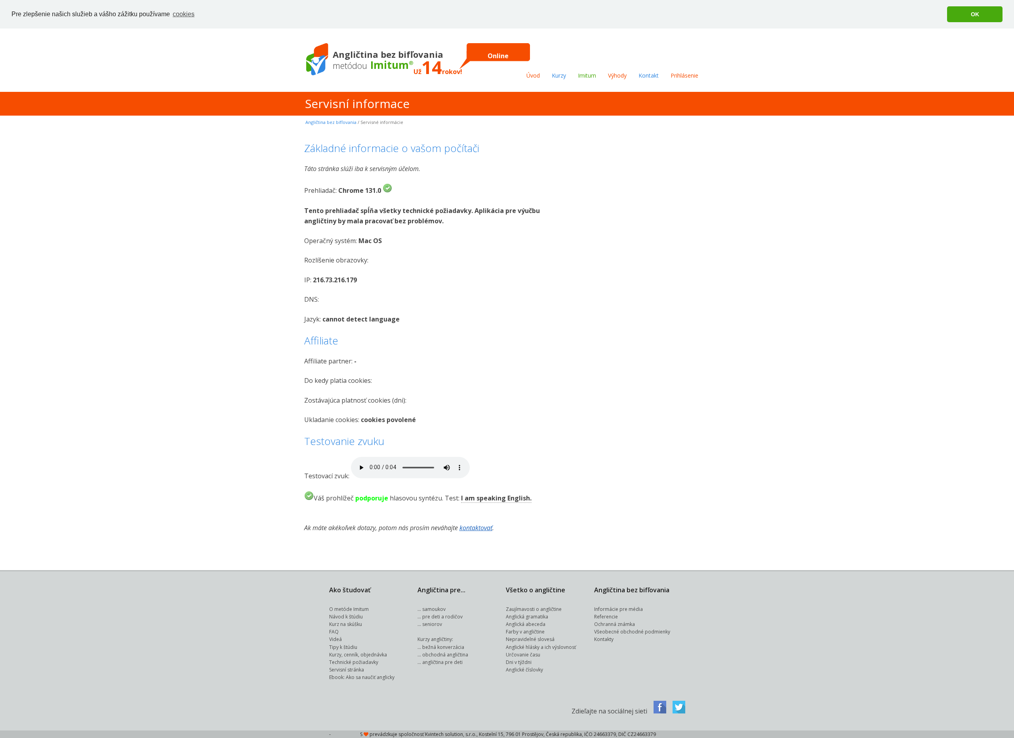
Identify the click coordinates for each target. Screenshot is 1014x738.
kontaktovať (475, 527)
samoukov (434, 609)
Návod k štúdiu (346, 616)
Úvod (533, 75)
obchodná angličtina (445, 654)
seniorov (432, 624)
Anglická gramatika (527, 616)
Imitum (587, 75)
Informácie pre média (618, 609)
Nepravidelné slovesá (530, 639)
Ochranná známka (614, 624)
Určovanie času (523, 654)
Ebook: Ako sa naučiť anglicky (362, 677)
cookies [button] (183, 14)
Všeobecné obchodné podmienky (632, 631)
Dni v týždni (519, 662)
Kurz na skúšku (345, 624)
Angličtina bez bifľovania (330, 122)
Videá (335, 639)
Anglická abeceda (525, 624)
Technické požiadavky (353, 662)
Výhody (617, 75)
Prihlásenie (684, 75)
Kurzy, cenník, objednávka (358, 654)
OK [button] (975, 14)
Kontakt (649, 75)
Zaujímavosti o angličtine (534, 609)
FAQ (334, 631)
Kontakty (604, 639)
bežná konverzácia (443, 647)
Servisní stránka (346, 669)
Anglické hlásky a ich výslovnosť (541, 647)
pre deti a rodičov (442, 616)
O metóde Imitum (349, 609)
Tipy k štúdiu (343, 647)
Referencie (606, 616)
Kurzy (559, 75)
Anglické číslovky (524, 669)
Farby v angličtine (525, 631)
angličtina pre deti (442, 662)
